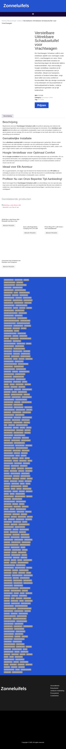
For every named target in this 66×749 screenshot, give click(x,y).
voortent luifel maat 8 (28, 300)
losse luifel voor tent (20, 519)
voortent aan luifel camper (9, 305)
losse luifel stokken (8, 521)
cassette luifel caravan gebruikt (10, 608)
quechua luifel (27, 384)
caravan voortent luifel (23, 613)
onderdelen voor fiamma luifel (16, 394)
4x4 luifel (41, 99)
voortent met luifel (8, 300)
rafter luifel (12, 384)
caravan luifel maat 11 (28, 626)
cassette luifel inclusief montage (21, 605)
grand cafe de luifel (8, 557)
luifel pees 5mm (20, 468)
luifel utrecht (23, 455)
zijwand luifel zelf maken (17, 287)
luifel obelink (7, 473)
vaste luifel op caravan (20, 310)
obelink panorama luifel (20, 409)
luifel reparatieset (24, 465)
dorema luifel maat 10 (18, 585)
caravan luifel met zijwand (21, 621)
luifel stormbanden (18, 463)
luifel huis (22, 483)
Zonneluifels (16, 5)
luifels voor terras (17, 417)
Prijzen (41, 105)
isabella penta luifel (28, 539)
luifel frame (19, 488)
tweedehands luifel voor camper (10, 333)
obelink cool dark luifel (20, 414)
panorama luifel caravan (27, 389)
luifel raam (13, 468)
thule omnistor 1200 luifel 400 (10, 343)
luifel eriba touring (8, 491)
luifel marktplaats (8, 478)
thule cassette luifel (8, 353)
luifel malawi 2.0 (16, 478)
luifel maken (23, 478)
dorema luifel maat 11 (8, 585)
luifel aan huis (28, 511)
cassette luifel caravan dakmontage (24, 608)
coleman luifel (7, 603)
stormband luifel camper (18, 366)
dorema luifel (7, 590)
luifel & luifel (30, 516)
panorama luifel (7, 391)
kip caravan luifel (16, 534)
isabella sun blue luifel (19, 539)
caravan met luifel (8, 618)
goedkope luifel (23, 557)
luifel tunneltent (15, 458)
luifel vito (17, 455)
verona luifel (29, 307)
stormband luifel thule (8, 366)
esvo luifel (15, 572)
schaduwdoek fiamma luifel (18, 376)
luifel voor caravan (8, 450)
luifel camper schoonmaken (9, 501)
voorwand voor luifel (23, 295)
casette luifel (7, 613)
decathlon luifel (28, 593)
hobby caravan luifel (22, 552)
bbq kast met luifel (18, 656)
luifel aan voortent (20, 511)
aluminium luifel (29, 664)
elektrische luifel (7, 575)
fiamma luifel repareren (21, 565)
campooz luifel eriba (19, 633)
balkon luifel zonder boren (9, 659)
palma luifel (14, 391)
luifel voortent (27, 430)
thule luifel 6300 (26, 351)
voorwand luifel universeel (9, 297)
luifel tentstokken (23, 460)
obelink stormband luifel (18, 407)
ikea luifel (23, 547)
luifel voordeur (27, 432)
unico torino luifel (16, 328)
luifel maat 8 (29, 478)
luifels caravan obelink (18, 422)
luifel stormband (26, 463)
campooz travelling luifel (9, 633)
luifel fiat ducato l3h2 (27, 488)
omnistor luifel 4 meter (9, 402)
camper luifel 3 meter (20, 646)
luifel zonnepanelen (8, 427)
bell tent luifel (29, 654)
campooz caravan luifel (9, 636)
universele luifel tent (8, 325)
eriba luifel (28, 572)
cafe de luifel (28, 646)
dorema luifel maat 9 (27, 580)
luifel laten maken (13, 481)
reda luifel (6, 384)
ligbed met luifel (14, 524)
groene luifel (24, 554)
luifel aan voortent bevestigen (10, 511)
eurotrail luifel (15, 570)
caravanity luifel (14, 613)
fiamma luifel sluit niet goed (9, 565)
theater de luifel (16, 353)
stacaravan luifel (7, 371)
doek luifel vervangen (8, 593)
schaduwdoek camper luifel (9, 379)
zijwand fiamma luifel (8, 292)
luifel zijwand (16, 427)
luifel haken (25, 486)
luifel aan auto (23, 514)
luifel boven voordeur (8, 506)
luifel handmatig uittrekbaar (16, 486)
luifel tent (29, 460)
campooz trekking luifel (20, 631)
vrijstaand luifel (15, 295)
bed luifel (6, 656)
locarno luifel (7, 524)
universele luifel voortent (25, 320)
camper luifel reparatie (17, 641)
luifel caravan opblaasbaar (20, 496)
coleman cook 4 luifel (15, 603)
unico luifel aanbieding (8, 330)
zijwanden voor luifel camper (10, 282)
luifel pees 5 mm (29, 468)
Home (4, 21)
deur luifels (16, 593)
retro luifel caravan (17, 381)
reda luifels (24, 381)
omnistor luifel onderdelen (9, 399)
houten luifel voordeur (16, 549)
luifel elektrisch (29, 491)
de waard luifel (7, 595)
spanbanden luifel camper (24, 371)
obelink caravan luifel (8, 417)
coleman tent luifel (28, 600)
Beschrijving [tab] (8, 116)
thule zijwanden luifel (14, 338)
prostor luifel (7, 386)
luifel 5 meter (7, 516)
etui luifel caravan (8, 572)
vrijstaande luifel (7, 295)
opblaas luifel (7, 394)
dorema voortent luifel (28, 575)
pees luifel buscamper (8, 389)
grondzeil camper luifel (16, 554)
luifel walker (22, 427)
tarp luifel (15, 358)
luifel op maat (21, 470)
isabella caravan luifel (15, 547)
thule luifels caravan (20, 343)
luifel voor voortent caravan (19, 435)
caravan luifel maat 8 (8, 626)
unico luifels (23, 328)
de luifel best (7, 598)
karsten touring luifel (25, 534)
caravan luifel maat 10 (8, 628)
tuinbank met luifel (23, 335)
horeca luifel (14, 552)
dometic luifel (24, 590)
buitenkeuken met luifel (9, 651)
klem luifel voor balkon (24, 529)
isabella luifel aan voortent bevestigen (11, 544)
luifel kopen (21, 481)
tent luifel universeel (15, 356)
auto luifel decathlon (24, 661)
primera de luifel (14, 386)
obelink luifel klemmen (17, 412)
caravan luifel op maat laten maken (19, 618)
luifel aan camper (16, 514)
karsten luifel (7, 537)
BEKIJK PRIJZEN (8, 225)
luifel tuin (21, 458)
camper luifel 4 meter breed (9, 646)
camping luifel (17, 636)
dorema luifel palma (8, 580)
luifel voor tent (7, 440)
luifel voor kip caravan (8, 442)
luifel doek (6, 493)
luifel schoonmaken (15, 465)
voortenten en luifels (27, 297)
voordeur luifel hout (8, 307)
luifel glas (13, 488)
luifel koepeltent (28, 481)
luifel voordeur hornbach (18, 432)
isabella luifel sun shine (16, 542)
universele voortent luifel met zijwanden (12, 320)
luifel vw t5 (29, 427)
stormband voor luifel (19, 361)
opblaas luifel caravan (22, 391)
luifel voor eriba (28, 445)
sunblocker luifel (29, 358)
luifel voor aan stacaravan (9, 455)
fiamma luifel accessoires (20, 567)
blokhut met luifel (15, 654)
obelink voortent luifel (8, 407)
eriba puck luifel (21, 572)
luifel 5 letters (13, 516)
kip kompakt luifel (8, 534)
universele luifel (27, 325)
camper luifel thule (8, 641)
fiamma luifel (29, 567)
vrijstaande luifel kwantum (24, 292)
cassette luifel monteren (9, 605)
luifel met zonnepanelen (15, 473)
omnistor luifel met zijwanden (21, 399)
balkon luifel (16, 661)
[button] (33, 13)
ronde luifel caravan (8, 381)
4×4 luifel (17, 669)
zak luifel (15, 292)
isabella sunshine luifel (9, 539)
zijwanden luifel (19, 282)
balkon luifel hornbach (20, 659)
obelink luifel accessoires (9, 414)
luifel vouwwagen (20, 430)
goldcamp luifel (16, 557)
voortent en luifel (28, 302)
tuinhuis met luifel (8, 335)
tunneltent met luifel (21, 333)
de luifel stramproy (23, 595)
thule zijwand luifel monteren (25, 338)
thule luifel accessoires (17, 351)
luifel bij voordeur (17, 506)
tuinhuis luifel (15, 335)
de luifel (12, 598)
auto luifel (6, 664)
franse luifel (7, 562)
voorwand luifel (18, 297)
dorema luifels (15, 577)
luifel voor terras (25, 437)
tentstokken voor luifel (25, 353)
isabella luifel (7, 547)
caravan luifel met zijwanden (10, 621)
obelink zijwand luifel (8, 404)
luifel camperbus (7, 498)
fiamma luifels (13, 562)
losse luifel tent (28, 519)
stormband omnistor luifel (23, 363)
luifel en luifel (22, 491)
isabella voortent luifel (25, 537)
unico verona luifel (8, 328)
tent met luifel (7, 356)
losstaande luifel (11, 519)
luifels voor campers (8, 422)
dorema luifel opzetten (18, 580)
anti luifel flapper (13, 664)
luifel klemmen (7, 483)
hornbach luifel (7, 552)
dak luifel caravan (14, 600)
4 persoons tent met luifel (25, 669)
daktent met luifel (27, 598)
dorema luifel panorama (25, 577)
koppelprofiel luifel (8, 529)
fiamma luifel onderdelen (9, 567)
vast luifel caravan (18, 315)
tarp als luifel (21, 358)
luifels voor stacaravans (27, 417)
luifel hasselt (7, 486)
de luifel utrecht (14, 595)
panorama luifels (17, 389)
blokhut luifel (22, 654)
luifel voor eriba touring (20, 445)
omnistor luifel (17, 402)
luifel (5, 519)
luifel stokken (7, 465)
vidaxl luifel (16, 307)
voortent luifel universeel (17, 300)
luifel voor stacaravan (16, 440)
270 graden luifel (7, 672)
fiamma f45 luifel (7, 570)
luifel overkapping (13, 470)
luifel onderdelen (29, 470)
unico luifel (16, 330)
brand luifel (17, 651)
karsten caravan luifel (15, 537)
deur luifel (22, 593)
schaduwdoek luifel (8, 376)
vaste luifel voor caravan (9, 310)
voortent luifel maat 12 (9, 302)
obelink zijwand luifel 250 (26, 402)
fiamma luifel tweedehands (23, 562)
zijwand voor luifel (8, 287)
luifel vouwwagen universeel (10, 430)
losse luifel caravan (17, 521)
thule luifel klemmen (8, 348)
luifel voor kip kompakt (26, 440)
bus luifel (25, 649)
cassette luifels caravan (25, 603)
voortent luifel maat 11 (19, 302)
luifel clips (12, 493)
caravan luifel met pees (9, 623)
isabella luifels (7, 542)
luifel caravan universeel (9, 496)
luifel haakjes (7, 488)
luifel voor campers (16, 450)
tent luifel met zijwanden (25, 356)
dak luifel (21, 600)
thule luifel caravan (8, 351)
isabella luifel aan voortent (24, 544)
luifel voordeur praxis (8, 432)
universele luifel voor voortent (10, 323)
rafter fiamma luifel (19, 384)
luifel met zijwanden (25, 473)
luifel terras (16, 460)
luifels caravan (26, 422)
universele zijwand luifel (22, 318)
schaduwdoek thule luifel (20, 374)
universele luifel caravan (18, 325)
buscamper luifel (7, 649)
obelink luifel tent (8, 412)
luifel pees (6, 470)
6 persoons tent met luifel (9, 669)
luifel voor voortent (8, 437)
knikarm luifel (15, 529)
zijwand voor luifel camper (21, 284)
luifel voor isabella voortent (19, 442)
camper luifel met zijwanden (10, 644)
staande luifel (15, 371)
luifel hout (28, 483)
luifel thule (27, 458)
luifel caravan (29, 496)
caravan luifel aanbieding (19, 628)
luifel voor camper (25, 450)
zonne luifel (26, 279)
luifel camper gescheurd (21, 501)
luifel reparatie (7, 468)
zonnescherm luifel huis (9, 279)
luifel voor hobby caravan (9, 445)
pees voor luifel (21, 386)
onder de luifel (26, 394)
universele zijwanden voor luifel (10, 318)
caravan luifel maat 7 (18, 626)
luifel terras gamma (8, 460)
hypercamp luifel (7, 549)
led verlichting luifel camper (24, 524)
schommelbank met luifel (9, 374)
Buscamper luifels (15, 21)
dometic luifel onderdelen (15, 590)
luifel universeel (7, 458)
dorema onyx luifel (8, 577)
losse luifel (25, 521)
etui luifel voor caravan (24, 570)
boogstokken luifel (24, 651)
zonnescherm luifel (18, 279)
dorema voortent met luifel (17, 575)
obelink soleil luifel (28, 407)
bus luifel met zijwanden (17, 649)
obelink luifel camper (26, 412)
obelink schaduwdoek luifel (9, 409)
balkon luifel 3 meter (8, 661)
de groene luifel (19, 598)
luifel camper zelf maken (17, 498)
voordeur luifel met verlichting (21, 305)
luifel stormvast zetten (9, 463)
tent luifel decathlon (8, 358)
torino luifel (6, 338)
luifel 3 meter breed (21, 516)
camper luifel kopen (20, 644)
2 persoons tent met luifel (17, 672)
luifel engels (15, 491)
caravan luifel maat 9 (19, 623)
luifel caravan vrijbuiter (20, 493)
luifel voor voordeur (16, 437)
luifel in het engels (15, 483)
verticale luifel (22, 307)
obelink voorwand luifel (18, 404)
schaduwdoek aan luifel (20, 379)
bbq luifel (11, 656)
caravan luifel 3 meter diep (9, 631)
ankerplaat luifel (21, 664)
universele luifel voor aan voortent (23, 323)
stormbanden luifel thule (9, 361)
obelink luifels (29, 409)
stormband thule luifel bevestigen (10, 363)
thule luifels (29, 343)
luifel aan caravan (8, 514)
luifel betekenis (25, 506)
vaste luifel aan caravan (9, 315)
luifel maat (6, 481)
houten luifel (25, 549)
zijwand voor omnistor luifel (9, 284)
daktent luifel (7, 600)
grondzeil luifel (7, 554)
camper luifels (24, 636)
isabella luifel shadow (26, 542)
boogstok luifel (7, 654)
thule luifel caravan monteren (19, 348)
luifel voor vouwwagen (8, 435)
